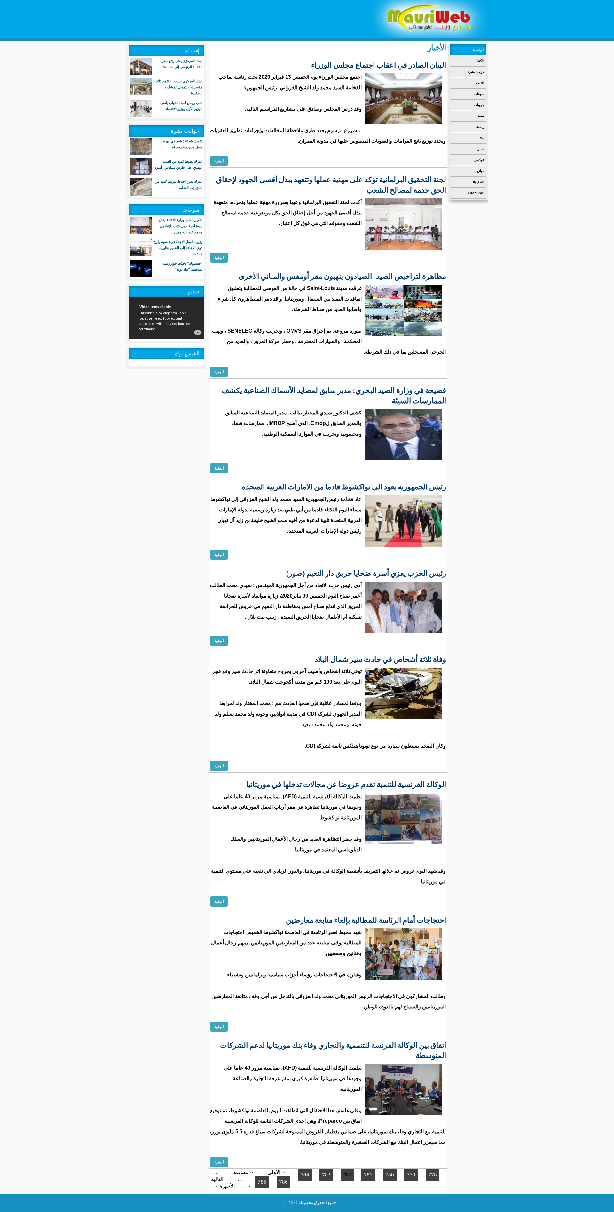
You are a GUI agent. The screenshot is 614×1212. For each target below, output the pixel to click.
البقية (219, 161)
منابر (481, 149)
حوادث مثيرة (476, 72)
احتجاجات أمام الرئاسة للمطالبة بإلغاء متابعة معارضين (366, 920)
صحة (481, 115)
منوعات (479, 94)
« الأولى (276, 1172)
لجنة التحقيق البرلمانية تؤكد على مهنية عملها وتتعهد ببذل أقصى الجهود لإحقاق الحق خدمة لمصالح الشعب (331, 185)
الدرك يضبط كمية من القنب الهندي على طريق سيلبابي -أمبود (178, 164)
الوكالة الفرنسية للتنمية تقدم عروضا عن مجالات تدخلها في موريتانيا (346, 785)
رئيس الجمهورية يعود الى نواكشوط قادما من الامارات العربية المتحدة (344, 487)
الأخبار (480, 60)
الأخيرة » (225, 1186)
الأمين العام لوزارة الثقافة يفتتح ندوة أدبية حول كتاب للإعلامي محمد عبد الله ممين (180, 226)
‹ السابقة (243, 1172)
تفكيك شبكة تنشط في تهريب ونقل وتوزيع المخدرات (181, 144)
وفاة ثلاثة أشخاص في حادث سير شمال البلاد (380, 659)
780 (389, 1175)
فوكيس (479, 160)
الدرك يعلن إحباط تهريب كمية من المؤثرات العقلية (178, 184)
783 (326, 1175)
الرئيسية (478, 50)
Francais (476, 193)
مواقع (480, 171)
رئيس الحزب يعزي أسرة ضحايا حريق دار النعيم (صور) (366, 573)
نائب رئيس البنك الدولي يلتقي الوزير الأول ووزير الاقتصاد (181, 106)
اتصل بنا (478, 182)
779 (411, 1175)
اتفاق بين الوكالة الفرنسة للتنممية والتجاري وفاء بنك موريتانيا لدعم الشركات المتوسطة (333, 1050)
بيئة (482, 138)
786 (283, 1182)
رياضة (480, 127)
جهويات (479, 105)
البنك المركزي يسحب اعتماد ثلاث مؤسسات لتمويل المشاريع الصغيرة (178, 87)
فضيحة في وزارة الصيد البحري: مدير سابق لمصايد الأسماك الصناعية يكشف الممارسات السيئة (334, 396)
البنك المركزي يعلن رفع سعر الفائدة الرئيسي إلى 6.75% (182, 64)
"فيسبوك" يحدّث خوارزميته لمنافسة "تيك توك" (182, 266)
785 (262, 1182)
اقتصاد (480, 82)
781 (368, 1175)
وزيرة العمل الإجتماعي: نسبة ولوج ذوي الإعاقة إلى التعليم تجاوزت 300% (178, 248)
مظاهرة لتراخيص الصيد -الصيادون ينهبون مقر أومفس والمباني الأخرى (342, 276)
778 (432, 1175)
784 (305, 1175)
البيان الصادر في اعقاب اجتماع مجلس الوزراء (378, 65)
